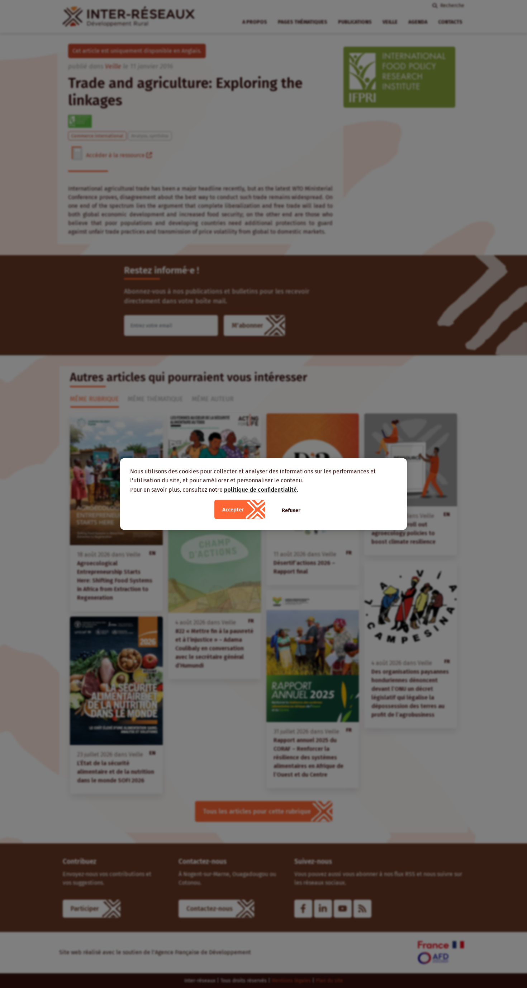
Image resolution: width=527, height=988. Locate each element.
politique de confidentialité (260, 489)
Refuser (291, 510)
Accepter (233, 509)
